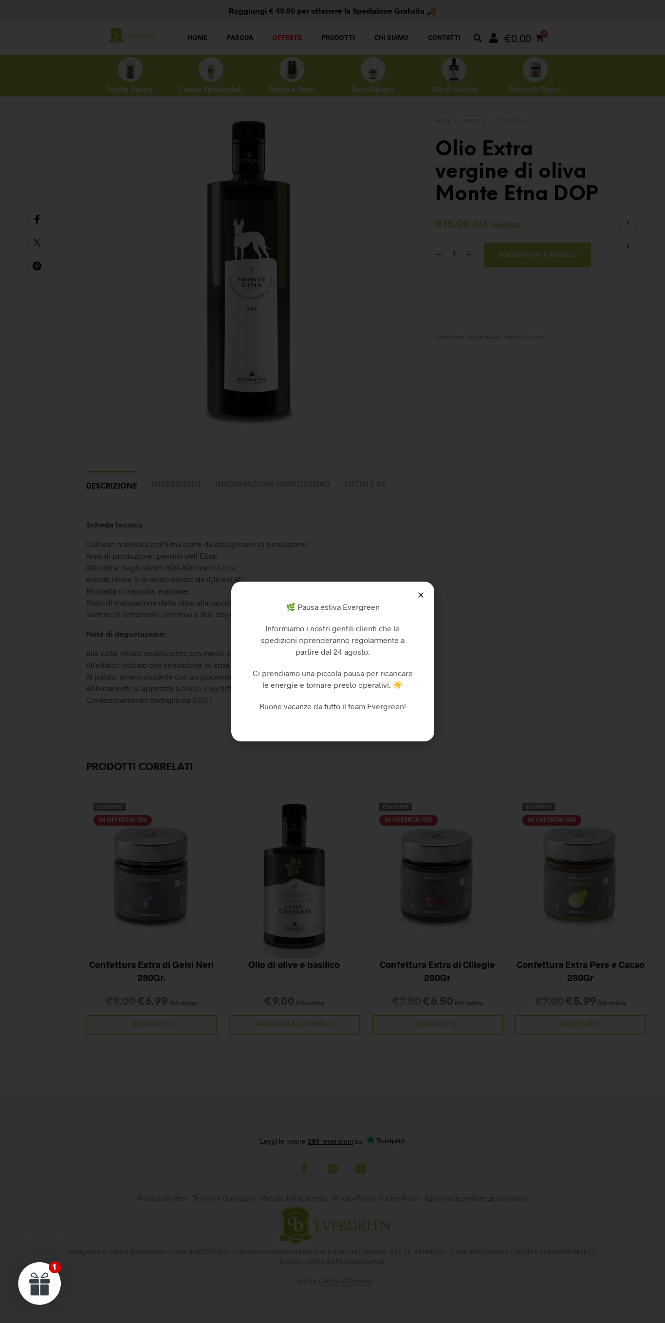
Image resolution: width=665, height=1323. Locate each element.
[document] (332, 661)
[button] (421, 595)
